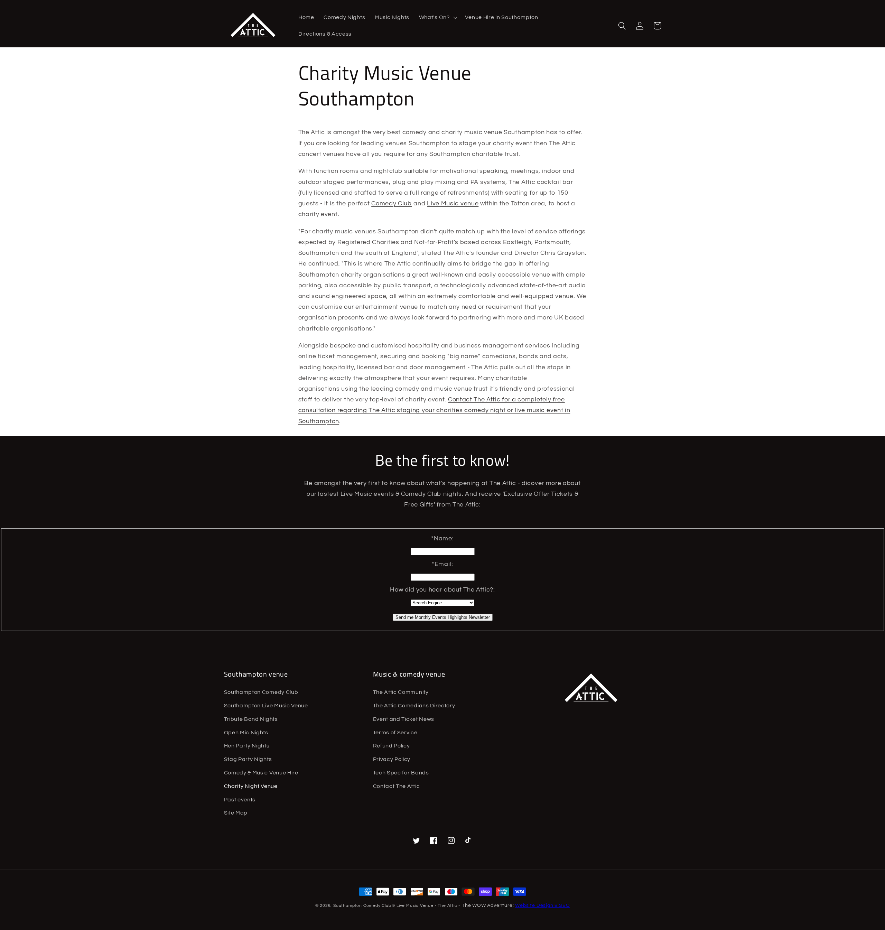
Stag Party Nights (248, 759)
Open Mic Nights (246, 732)
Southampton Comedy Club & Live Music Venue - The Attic (395, 906)
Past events (240, 799)
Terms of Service (395, 732)
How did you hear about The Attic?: (442, 589)
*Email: (442, 564)
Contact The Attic (396, 786)
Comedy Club (391, 203)
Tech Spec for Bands (401, 772)
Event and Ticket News (404, 719)
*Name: (442, 538)
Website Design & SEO (542, 905)
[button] (437, 17)
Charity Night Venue (251, 786)
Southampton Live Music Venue (266, 705)
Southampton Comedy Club (261, 692)
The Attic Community (401, 692)
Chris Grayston (562, 253)
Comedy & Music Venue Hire (261, 772)
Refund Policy (391, 745)
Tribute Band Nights (251, 719)
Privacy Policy (392, 759)
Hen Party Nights (247, 745)
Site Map (236, 813)
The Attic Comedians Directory (414, 705)
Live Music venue (452, 203)
